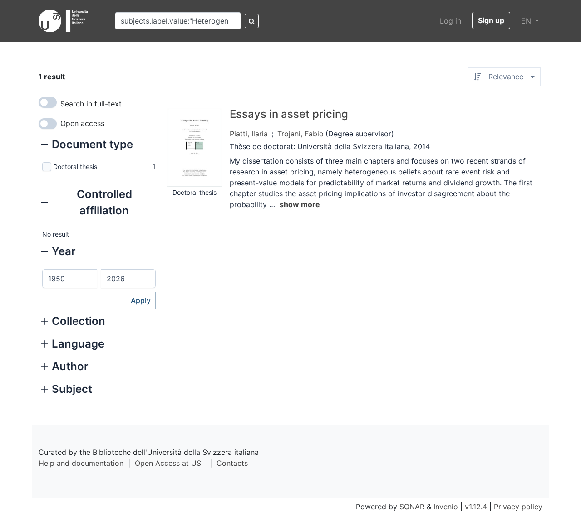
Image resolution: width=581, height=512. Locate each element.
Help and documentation (81, 463)
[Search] (252, 21)
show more (300, 204)
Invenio (445, 506)
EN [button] (527, 20)
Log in (450, 20)
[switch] (48, 102)
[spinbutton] (69, 278)
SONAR (411, 506)
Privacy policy (518, 506)
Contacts (232, 463)
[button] (87, 145)
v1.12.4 (476, 506)
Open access (82, 123)
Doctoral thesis (75, 166)
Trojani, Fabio (300, 133)
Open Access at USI (169, 463)
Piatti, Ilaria (249, 133)
